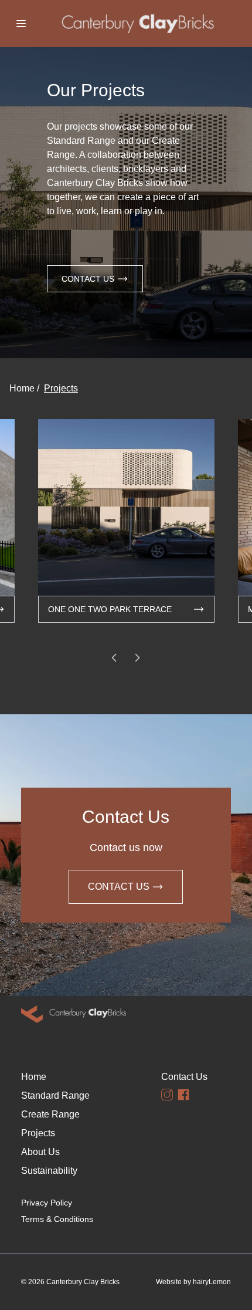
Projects (61, 388)
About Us (40, 1152)
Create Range (50, 1114)
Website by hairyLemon (193, 1282)
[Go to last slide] (114, 658)
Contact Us (88, 278)
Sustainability (49, 1171)
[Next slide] (137, 658)
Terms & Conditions (56, 1219)
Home (22, 388)
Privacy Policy (46, 1202)
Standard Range (55, 1095)
